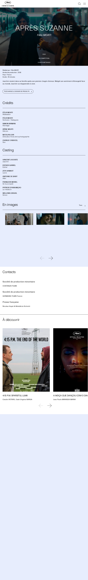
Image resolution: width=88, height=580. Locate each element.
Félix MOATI (8, 112)
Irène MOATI (8, 129)
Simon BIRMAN (9, 124)
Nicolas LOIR (8, 135)
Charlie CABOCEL (10, 140)
